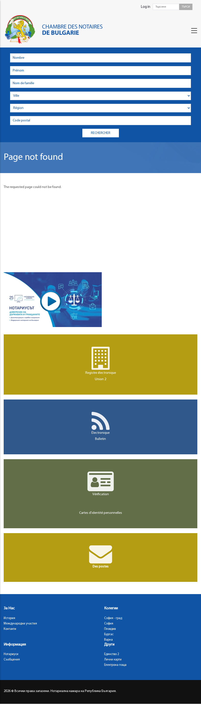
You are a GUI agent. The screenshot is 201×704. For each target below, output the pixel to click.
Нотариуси (11, 654)
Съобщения (12, 659)
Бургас (108, 634)
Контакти (10, 629)
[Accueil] (58, 29)
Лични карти (113, 659)
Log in (145, 7)
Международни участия (20, 623)
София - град (113, 618)
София (108, 623)
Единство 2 (111, 654)
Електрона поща (115, 665)
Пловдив (110, 629)
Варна (108, 639)
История (9, 618)
